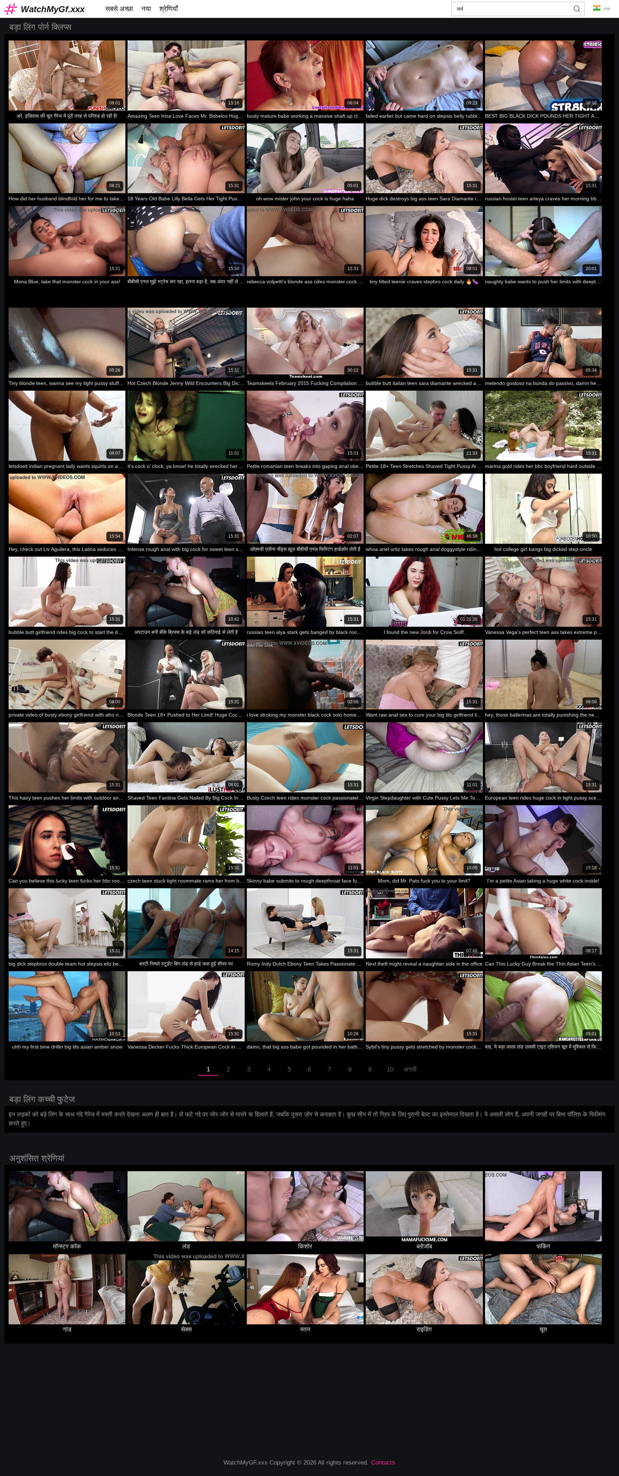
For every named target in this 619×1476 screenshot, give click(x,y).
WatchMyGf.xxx (53, 9)
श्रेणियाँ (168, 9)
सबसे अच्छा (119, 9)
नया (146, 9)
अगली (410, 1069)
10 (390, 1069)
